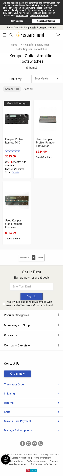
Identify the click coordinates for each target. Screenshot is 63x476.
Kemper (9, 89)
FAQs (7, 411)
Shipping (9, 393)
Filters (13, 78)
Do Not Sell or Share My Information (20, 454)
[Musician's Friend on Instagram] (41, 443)
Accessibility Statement (16, 464)
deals (33, 27)
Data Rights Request (49, 454)
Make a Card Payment (17, 421)
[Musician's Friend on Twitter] (29, 443)
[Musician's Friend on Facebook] (22, 443)
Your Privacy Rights (15, 461)
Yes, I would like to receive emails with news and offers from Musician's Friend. (29, 303)
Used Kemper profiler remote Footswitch (14, 224)
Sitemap (53, 461)
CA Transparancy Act (37, 461)
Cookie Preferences (39, 15)
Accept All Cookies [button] (46, 21)
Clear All (28, 89)
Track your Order (14, 384)
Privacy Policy (32, 5)
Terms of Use (22, 15)
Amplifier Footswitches (37, 44)
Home (14, 44)
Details (15, 172)
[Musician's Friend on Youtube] (35, 443)
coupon (43, 27)
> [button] (21, 44)
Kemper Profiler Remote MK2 (14, 141)
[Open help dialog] (5, 459)
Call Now (19, 373)
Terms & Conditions (42, 458)
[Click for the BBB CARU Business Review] (31, 470)
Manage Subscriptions (18, 430)
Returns (9, 402)
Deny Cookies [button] (17, 21)
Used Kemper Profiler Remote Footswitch (45, 143)
